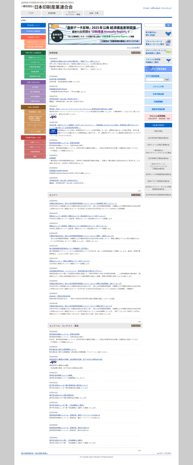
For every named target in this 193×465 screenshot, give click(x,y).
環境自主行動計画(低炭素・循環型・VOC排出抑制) (35, 118)
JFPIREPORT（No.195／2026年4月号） (63, 180)
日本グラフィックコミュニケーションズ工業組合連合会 (158, 166)
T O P (30, 13)
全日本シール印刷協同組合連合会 (158, 174)
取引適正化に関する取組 (151, 33)
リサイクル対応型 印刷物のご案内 (153, 60)
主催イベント (35, 142)
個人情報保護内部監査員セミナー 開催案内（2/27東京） (69, 248)
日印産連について (33, 25)
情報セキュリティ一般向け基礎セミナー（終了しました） (69, 261)
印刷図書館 (158, 102)
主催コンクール (35, 147)
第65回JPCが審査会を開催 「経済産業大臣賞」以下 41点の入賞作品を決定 (76, 359)
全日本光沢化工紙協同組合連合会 (158, 195)
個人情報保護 (35, 92)
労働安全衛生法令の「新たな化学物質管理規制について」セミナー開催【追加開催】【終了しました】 (85, 283)
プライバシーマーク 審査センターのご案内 (155, 42)
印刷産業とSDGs (33, 37)
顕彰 (35, 156)
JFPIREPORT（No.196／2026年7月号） (63, 99)
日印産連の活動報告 (33, 31)
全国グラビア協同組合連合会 (158, 181)
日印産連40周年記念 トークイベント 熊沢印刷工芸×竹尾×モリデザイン (75, 271)
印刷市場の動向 (35, 67)
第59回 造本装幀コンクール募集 (61, 375)
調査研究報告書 (158, 109)
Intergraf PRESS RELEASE (59, 296)
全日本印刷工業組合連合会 (158, 138)
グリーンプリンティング (35, 126)
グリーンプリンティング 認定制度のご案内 (156, 51)
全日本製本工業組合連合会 (158, 158)
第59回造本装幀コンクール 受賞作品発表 (64, 143)
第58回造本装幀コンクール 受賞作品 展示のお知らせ (69, 428)
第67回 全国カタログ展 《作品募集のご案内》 (66, 440)
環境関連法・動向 (35, 112)
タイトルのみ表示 (133, 47)
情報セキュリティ (35, 57)
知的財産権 (35, 72)
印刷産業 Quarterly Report (58, 170)
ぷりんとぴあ (158, 86)
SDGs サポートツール (35, 42)
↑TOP (139, 191)
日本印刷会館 (158, 94)
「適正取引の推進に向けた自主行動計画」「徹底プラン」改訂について (74, 61)
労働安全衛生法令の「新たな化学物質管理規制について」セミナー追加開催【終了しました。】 (83, 203)
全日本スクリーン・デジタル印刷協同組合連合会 (158, 188)
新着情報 (52, 13)
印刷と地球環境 (33, 107)
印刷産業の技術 (35, 76)
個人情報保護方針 (27, 453)
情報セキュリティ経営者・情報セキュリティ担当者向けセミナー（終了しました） (78, 226)
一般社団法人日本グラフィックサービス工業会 (158, 151)
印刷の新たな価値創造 (33, 53)
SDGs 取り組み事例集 (35, 47)
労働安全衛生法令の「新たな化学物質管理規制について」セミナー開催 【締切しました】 (81, 236)
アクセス (146, 8)
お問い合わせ (155, 8)
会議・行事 (93, 13)
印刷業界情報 (35, 152)
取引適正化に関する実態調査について (62, 349)
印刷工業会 (158, 131)
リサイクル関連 (35, 131)
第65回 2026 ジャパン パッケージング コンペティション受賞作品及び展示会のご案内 (80, 109)
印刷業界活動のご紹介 (33, 138)
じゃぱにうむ (35, 62)
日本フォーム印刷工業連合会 (158, 145)
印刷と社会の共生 (33, 82)
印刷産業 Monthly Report (58, 89)
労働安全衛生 (35, 101)
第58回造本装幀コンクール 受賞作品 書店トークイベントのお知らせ (74, 415)
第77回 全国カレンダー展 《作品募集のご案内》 (67, 405)
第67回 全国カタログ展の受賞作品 (61, 395)
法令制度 (35, 87)
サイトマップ (166, 8)
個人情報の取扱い (41, 453)
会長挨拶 (52, 158)
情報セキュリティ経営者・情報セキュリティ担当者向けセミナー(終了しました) (77, 216)
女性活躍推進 (35, 96)
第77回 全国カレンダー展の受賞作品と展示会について (68, 385)
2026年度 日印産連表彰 (57, 79)
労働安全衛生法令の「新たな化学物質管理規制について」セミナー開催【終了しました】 (80, 306)
